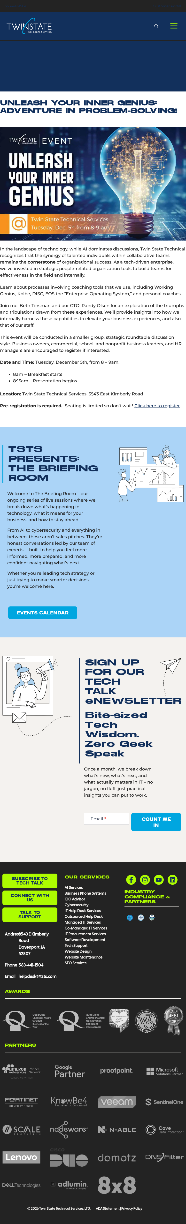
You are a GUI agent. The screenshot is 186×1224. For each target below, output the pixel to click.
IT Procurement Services (86, 934)
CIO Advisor (75, 899)
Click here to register (157, 405)
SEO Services (75, 963)
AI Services (74, 887)
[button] (156, 26)
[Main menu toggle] (173, 26)
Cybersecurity (77, 904)
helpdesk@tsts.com (37, 976)
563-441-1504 (15, 6)
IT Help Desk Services (83, 910)
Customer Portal (167, 6)
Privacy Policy (131, 1208)
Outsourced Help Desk (84, 916)
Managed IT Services (83, 922)
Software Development (85, 939)
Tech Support (76, 945)
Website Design (78, 951)
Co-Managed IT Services (86, 928)
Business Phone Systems (85, 893)
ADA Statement (107, 1208)
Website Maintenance (83, 957)
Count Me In (156, 822)
